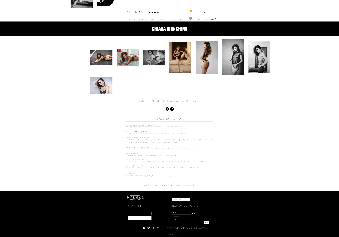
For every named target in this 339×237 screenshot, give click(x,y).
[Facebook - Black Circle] (167, 109)
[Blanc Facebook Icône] (153, 228)
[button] (205, 12)
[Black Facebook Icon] (149, 12)
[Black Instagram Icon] (146, 12)
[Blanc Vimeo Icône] (144, 228)
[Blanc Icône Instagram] (158, 228)
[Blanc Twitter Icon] (148, 228)
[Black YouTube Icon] (155, 12)
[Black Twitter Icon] (152, 12)
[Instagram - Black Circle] (172, 109)
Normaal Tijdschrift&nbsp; (189, 101)
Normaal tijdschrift (186, 185)
